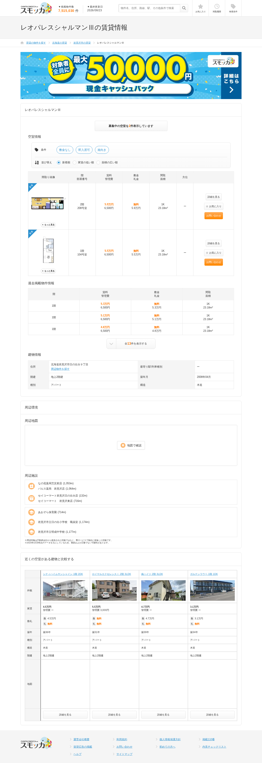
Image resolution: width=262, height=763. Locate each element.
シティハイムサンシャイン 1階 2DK (63, 574)
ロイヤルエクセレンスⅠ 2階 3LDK (111, 574)
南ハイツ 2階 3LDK (152, 574)
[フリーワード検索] (184, 8)
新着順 (66, 162)
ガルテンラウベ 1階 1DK (204, 574)
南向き (102, 149)
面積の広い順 (110, 162)
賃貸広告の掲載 (82, 746)
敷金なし (65, 149)
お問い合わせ (213, 215)
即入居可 (84, 149)
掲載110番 (208, 739)
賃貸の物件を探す (36, 42)
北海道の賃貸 (59, 42)
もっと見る (48, 224)
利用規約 (121, 739)
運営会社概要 (81, 739)
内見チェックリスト (214, 746)
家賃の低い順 (86, 162)
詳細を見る (214, 196)
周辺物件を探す (60, 368)
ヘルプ (77, 754)
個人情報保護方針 (170, 739)
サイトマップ (124, 754)
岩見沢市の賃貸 (82, 42)
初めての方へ (167, 746)
